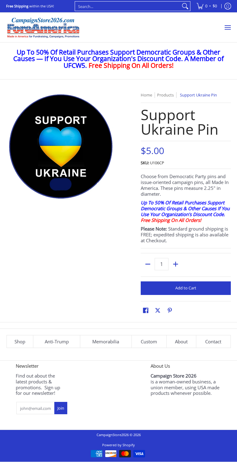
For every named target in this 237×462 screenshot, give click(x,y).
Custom (149, 341)
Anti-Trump (57, 341)
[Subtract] (148, 264)
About (181, 341)
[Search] (185, 6)
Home (146, 95)
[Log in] (228, 6)
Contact (213, 341)
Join (60, 408)
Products (165, 95)
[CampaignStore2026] (43, 27)
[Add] (175, 264)
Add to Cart (185, 288)
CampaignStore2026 (113, 434)
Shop (20, 341)
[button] (145, 310)
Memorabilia (105, 341)
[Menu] (227, 27)
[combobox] (127, 6)
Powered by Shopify (118, 445)
